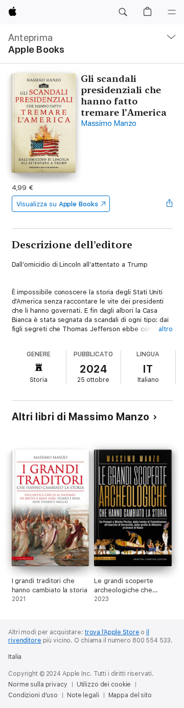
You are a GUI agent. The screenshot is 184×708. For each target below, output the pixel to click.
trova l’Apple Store (112, 632)
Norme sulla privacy (37, 684)
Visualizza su (57, 204)
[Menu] (171, 12)
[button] (122, 12)
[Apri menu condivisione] (169, 204)
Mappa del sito (130, 695)
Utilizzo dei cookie (104, 684)
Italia (14, 656)
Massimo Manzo (108, 123)
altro (165, 329)
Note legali (83, 695)
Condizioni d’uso (33, 695)
